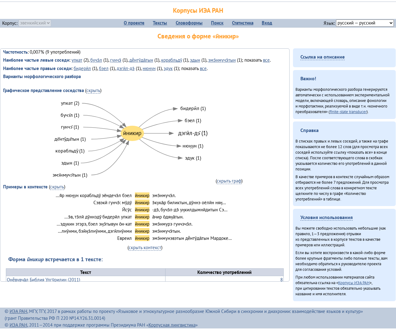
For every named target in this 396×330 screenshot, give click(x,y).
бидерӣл (82, 68)
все (266, 60)
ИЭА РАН (18, 311)
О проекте (134, 23)
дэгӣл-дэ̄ (126, 68)
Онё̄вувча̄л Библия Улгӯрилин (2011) (43, 280)
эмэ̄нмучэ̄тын (222, 60)
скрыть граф (229, 181)
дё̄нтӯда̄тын (141, 60)
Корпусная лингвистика (172, 325)
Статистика (242, 23)
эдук (168, 68)
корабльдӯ (171, 60)
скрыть (93, 90)
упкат (76, 60)
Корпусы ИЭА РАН (198, 10)
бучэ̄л (96, 60)
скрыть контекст (145, 247)
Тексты (160, 23)
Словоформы (189, 23)
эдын (195, 60)
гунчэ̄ (115, 60)
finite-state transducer (348, 111)
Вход (267, 23)
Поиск (217, 23)
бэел (104, 68)
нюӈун (149, 68)
